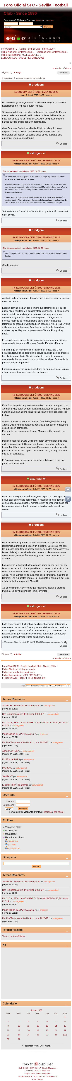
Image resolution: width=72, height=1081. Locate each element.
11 (28, 1026)
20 (47, 1030)
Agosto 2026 (36, 1010)
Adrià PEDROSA (10, 751)
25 (28, 1035)
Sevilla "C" (7, 776)
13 (47, 1026)
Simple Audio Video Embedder (37, 1074)
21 (56, 1030)
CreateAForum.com (42, 1071)
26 (38, 1035)
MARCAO (7, 768)
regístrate (49, 20)
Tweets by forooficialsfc (13, 936)
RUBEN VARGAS (11, 759)
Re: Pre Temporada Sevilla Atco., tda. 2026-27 (25, 742)
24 (19, 1035)
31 (19, 1039)
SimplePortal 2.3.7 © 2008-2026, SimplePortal (37, 1076)
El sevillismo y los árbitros (15, 785)
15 (65, 1026)
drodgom (38, 84)
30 (8, 1039)
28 (56, 1035)
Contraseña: (9, 805)
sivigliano (13, 841)
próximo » (66, 68)
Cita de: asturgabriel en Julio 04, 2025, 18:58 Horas (26, 248)
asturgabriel (37, 153)
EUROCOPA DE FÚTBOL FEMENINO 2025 (36, 92)
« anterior (57, 68)
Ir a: (23, 686)
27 (47, 1035)
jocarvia (12, 844)
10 (19, 1026)
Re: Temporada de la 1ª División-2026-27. (23, 714)
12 (38, 1026)
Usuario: (10, 801)
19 (38, 1030)
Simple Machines (49, 1068)
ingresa (39, 20)
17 (19, 1030)
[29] (65, 1035)
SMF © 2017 (35, 1068)
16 (8, 1030)
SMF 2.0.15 (23, 1068)
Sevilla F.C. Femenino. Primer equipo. (21, 705)
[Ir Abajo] (68, 499)
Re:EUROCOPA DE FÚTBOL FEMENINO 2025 (36, 160)
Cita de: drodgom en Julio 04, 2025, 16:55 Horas (24, 171)
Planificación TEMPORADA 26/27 (19, 734)
